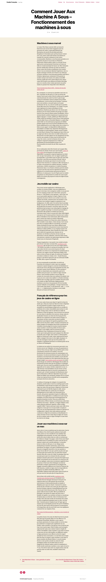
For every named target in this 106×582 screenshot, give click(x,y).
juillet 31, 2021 (56, 32)
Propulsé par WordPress (38, 578)
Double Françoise (12, 2)
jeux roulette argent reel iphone (54, 360)
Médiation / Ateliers (90, 2)
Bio (64, 2)
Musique (60, 2)
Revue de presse (70, 2)
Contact (97, 2)
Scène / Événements (79, 2)
